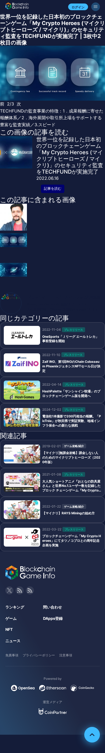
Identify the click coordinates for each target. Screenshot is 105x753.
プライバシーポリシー (39, 655)
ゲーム (11, 618)
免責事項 (11, 655)
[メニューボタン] (95, 6)
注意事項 (65, 655)
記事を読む (52, 189)
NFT (9, 629)
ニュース (12, 640)
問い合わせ (52, 607)
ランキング (14, 607)
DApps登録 (53, 618)
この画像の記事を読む (34, 132)
